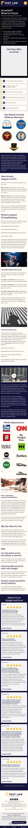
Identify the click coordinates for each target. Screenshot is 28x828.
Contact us (6, 543)
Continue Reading (7, 628)
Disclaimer (15, 813)
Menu (14, 827)
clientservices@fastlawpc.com (14, 802)
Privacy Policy (21, 813)
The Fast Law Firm (15, 507)
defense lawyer (9, 343)
